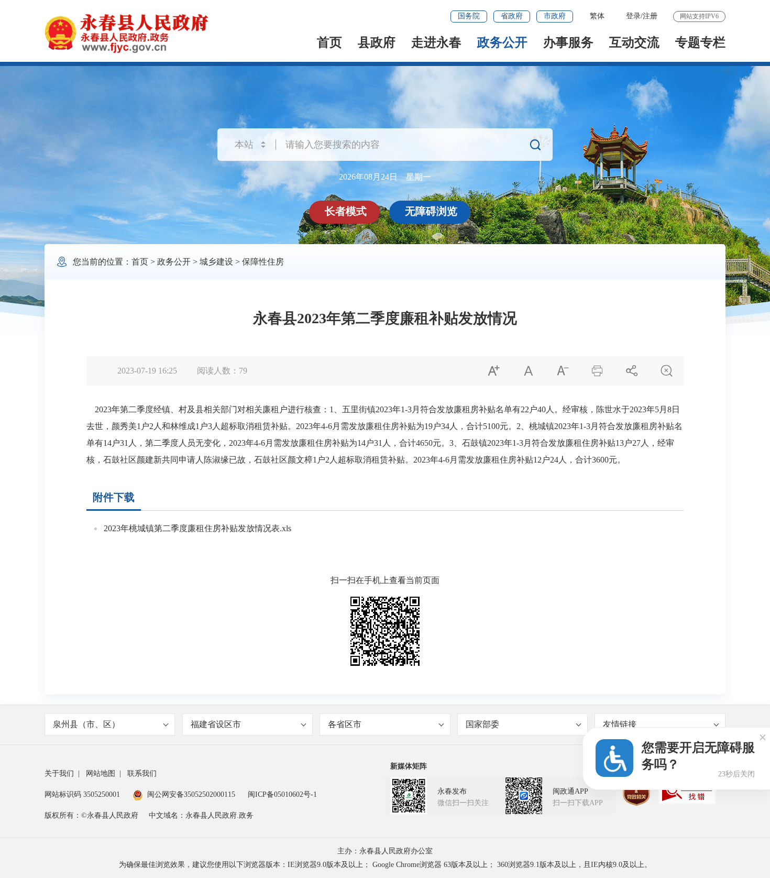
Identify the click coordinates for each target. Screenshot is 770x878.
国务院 (469, 16)
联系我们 (142, 773)
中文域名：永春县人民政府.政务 (201, 815)
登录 (633, 16)
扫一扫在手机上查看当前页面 (385, 580)
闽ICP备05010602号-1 (282, 794)
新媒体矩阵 (408, 766)
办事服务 (568, 42)
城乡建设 (216, 261)
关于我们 (59, 773)
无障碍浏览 (431, 211)
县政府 (376, 42)
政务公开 (502, 42)
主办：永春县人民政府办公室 (385, 851)
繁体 (597, 16)
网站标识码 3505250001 (82, 794)
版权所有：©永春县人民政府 (91, 815)
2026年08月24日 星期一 (385, 176)
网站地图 (100, 773)
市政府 (555, 16)
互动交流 (634, 42)
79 (243, 370)
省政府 (512, 16)
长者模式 (346, 211)
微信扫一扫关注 (463, 803)
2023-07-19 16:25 (147, 370)
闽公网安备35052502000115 (191, 794)
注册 (650, 16)
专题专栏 (700, 42)
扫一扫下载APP (578, 803)
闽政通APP (570, 791)
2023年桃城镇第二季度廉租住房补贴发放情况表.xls (197, 528)
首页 (329, 42)
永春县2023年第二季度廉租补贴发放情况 (385, 318)
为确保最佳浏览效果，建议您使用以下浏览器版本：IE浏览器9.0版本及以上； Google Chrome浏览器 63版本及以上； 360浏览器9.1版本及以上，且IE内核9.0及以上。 (385, 865)
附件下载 (114, 497)
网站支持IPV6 (699, 16)
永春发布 (452, 791)
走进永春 (436, 42)
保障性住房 (263, 261)
